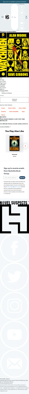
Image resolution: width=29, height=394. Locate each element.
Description (3, 117)
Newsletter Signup (5, 379)
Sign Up (22, 177)
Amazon (3, 108)
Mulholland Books (8, 382)
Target (23, 111)
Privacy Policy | (17, 385)
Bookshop (3, 111)
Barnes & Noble (11, 108)
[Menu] (2, 17)
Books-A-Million (22, 108)
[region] (14, 146)
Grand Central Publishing (18, 380)
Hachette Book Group (5, 380)
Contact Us (23, 385)
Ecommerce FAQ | (4, 385)
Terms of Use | (11, 385)
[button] (14, 78)
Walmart (3, 115)
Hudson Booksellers (13, 111)
